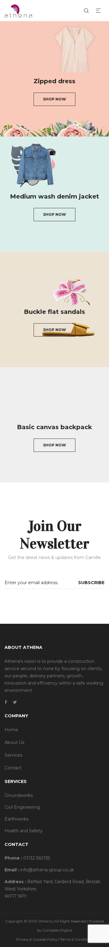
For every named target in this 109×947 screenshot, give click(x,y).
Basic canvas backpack (54, 427)
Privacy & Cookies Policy (36, 939)
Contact (13, 768)
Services (13, 755)
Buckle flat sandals (54, 311)
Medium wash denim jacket (54, 196)
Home (11, 729)
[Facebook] (6, 702)
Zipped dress (54, 81)
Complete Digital (57, 930)
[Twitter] (15, 702)
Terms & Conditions (76, 939)
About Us (14, 742)
